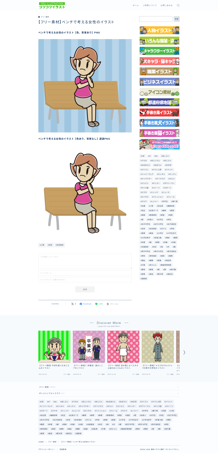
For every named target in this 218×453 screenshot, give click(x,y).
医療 (143, 215)
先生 (143, 210)
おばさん (158, 165)
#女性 (50, 245)
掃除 (168, 238)
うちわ (144, 161)
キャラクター (147, 179)
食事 (143, 274)
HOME (41, 442)
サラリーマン (170, 183)
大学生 (160, 220)
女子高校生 (172, 224)
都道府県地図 (166, 265)
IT (150, 156)
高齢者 (144, 279)
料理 (143, 242)
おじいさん (156, 161)
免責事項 (63, 449)
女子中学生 (146, 224)
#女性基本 (60, 245)
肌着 (159, 260)
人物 (151, 206)
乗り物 (175, 201)
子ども (163, 229)
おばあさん (146, 165)
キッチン (173, 174)
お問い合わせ (167, 5)
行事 (143, 265)
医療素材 (153, 215)
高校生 (170, 274)
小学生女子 (172, 233)
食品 (151, 274)
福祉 (143, 260)
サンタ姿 (145, 188)
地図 (171, 215)
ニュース (166, 192)
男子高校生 (172, 251)
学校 (172, 229)
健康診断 (171, 206)
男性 (143, 256)
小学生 (160, 233)
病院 (163, 256)
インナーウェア (147, 174)
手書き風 (158, 238)
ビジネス (145, 197)
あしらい (166, 156)
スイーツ (156, 188)
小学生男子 (146, 238)
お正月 (168, 165)
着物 (171, 256)
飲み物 (160, 274)
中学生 (165, 201)
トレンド (155, 192)
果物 (158, 242)
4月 (143, 156)
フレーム (171, 197)
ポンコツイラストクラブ (51, 393)
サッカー (156, 183)
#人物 (42, 245)
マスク (144, 201)
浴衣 (154, 247)
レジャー (155, 201)
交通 (143, 206)
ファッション (158, 197)
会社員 (160, 206)
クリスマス (161, 179)
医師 (172, 210)
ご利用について (150, 5)
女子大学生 (159, 224)
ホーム (136, 5)
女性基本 (153, 229)
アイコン (145, 170)
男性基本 (153, 256)
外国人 (150, 220)
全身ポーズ (154, 210)
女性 (143, 229)
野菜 (151, 270)
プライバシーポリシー (46, 449)
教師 (176, 238)
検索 (176, 19)
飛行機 (173, 270)
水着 (174, 242)
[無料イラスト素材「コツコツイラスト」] (52, 5)
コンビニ (145, 183)
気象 (166, 242)
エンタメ (161, 174)
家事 (143, 233)
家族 (151, 233)
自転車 (168, 260)
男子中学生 (146, 251)
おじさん (168, 161)
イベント (169, 170)
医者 (163, 215)
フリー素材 (45, 17)
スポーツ (168, 188)
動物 (164, 210)
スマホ (144, 192)
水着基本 (145, 247)
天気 (169, 220)
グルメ (172, 179)
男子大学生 (159, 251)
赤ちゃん (153, 265)
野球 (143, 270)
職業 (151, 260)
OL (157, 156)
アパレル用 (157, 170)
